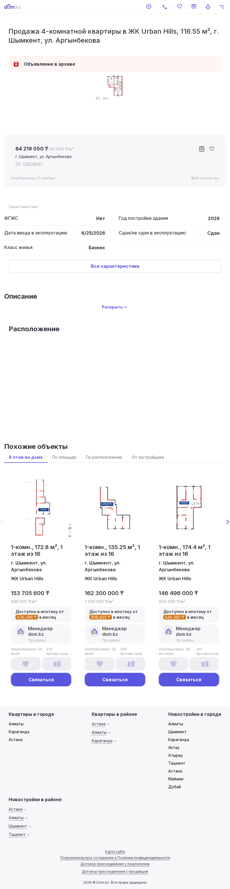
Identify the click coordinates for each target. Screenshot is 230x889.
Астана (15, 739)
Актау (174, 747)
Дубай (174, 786)
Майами (175, 778)
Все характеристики (115, 266)
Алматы (16, 723)
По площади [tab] (64, 457)
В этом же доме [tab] (26, 457)
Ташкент (176, 763)
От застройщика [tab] (148, 457)
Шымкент (177, 731)
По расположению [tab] (104, 457)
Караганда (19, 731)
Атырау (175, 755)
